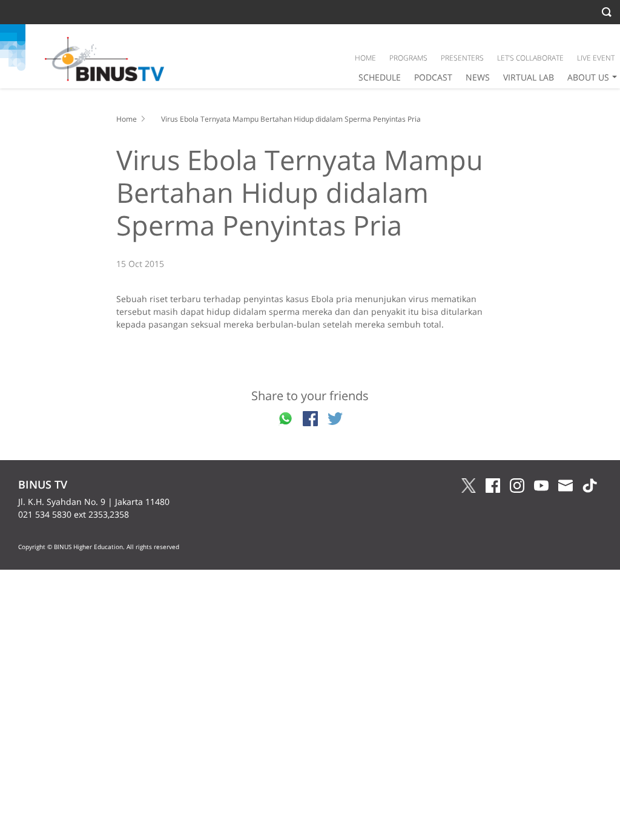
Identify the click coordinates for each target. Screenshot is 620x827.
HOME (365, 58)
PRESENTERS (462, 58)
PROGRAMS (408, 58)
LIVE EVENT (596, 58)
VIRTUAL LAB (528, 77)
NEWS (478, 77)
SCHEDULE (379, 77)
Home (126, 119)
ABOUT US (588, 77)
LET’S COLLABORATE (530, 58)
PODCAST (433, 77)
